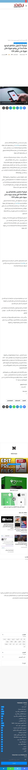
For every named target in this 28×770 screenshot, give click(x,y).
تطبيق (20, 641)
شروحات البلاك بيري (21, 739)
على (20, 644)
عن (16, 644)
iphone (17, 400)
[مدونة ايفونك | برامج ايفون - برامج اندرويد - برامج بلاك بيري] (18, 6)
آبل (21, 639)
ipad (24, 400)
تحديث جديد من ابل (9, 550)
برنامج (9, 639)
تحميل (24, 641)
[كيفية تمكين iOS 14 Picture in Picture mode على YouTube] (21, 522)
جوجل (7, 641)
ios (24, 639)
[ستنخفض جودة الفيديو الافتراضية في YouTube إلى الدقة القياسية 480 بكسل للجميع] (7, 519)
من (24, 646)
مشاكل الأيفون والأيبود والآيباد (20, 734)
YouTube (17, 145)
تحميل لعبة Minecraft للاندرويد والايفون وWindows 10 (21, 544)
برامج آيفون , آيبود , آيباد (21, 725)
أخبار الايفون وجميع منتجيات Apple (15, 40)
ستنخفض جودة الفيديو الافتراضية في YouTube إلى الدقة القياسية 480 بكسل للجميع (8, 526)
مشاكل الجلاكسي (22, 720)
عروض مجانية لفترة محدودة (19, 727)
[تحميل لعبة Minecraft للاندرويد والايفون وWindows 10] (21, 538)
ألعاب (25, 751)
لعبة (10, 644)
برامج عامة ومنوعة (22, 709)
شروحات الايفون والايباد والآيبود (19, 730)
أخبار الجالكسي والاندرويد (20, 711)
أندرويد (17, 639)
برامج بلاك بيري (22, 741)
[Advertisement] (14, 24)
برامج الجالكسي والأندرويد (20, 713)
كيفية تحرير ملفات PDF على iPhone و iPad (14, 467)
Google (24, 663)
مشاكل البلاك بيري (22, 744)
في (13, 644)
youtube (9, 400)
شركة (24, 644)
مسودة (6, 644)
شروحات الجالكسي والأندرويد (20, 716)
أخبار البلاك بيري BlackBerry (20, 737)
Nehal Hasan (22, 54)
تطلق (16, 641)
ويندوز (24, 746)
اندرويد (13, 639)
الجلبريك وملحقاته (22, 732)
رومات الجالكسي (22, 718)
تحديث (4, 639)
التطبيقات (24, 748)
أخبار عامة (24, 706)
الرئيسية (24, 40)
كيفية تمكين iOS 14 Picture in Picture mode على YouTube (21, 530)
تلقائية (11, 641)
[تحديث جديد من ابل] (7, 542)
